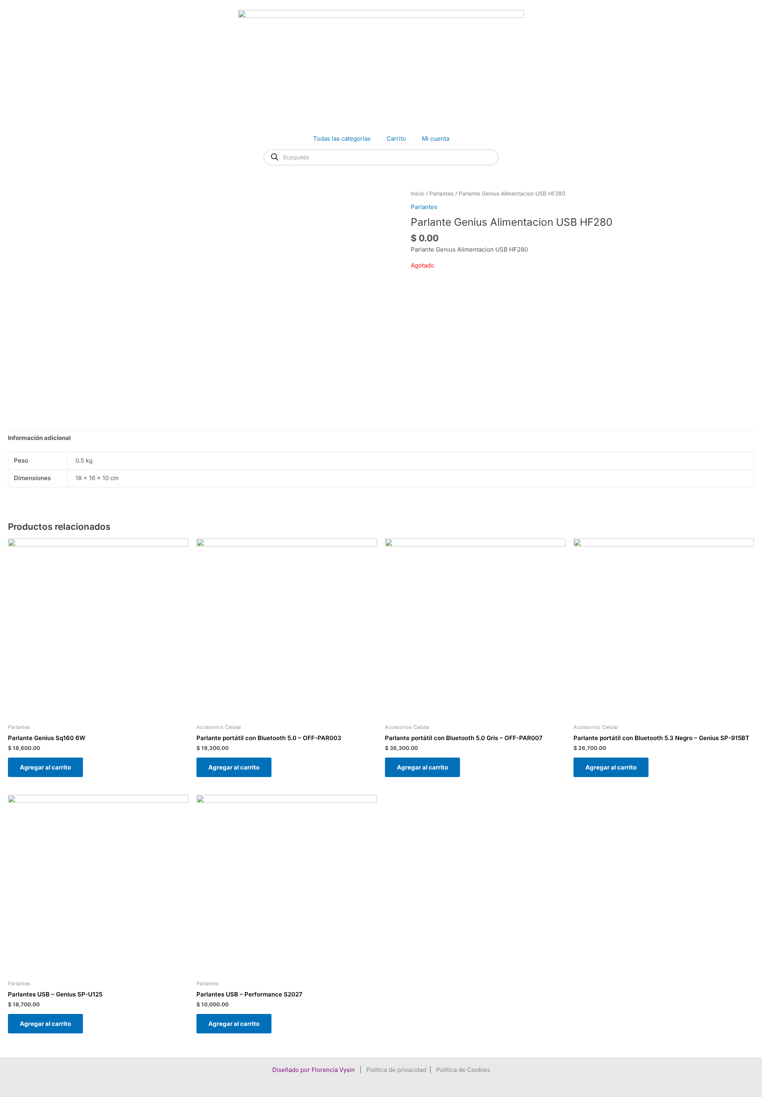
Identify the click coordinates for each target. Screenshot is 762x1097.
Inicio (417, 193)
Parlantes (441, 193)
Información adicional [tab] (39, 438)
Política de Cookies (463, 1070)
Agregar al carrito (45, 767)
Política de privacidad (396, 1070)
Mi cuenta (435, 138)
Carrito (396, 138)
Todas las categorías (342, 138)
